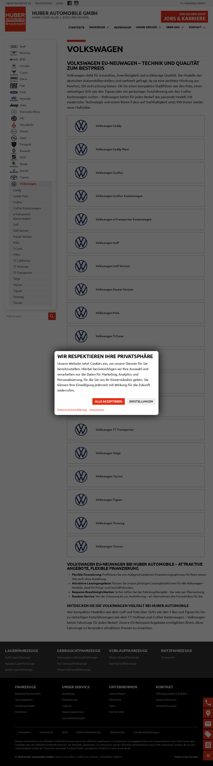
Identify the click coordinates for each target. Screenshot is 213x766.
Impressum (97, 409)
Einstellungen (141, 401)
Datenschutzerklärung (72, 409)
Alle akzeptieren (108, 401)
